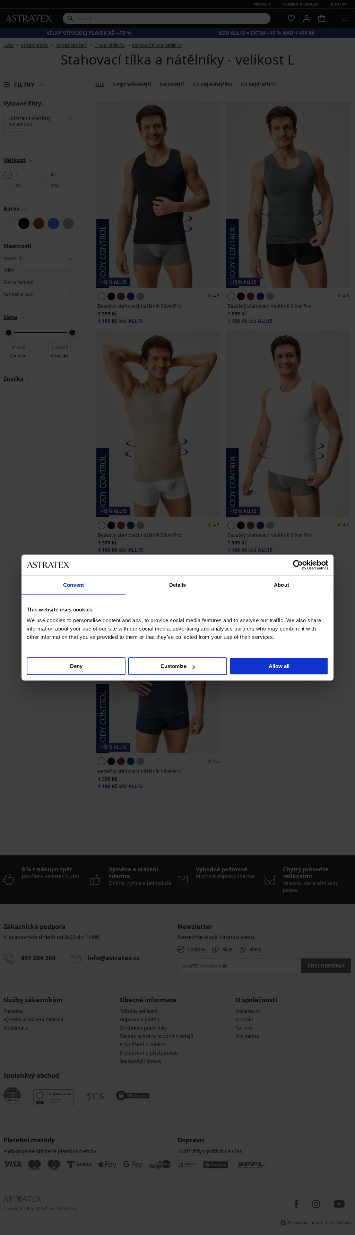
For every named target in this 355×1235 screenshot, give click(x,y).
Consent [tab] (73, 585)
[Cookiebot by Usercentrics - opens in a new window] (298, 565)
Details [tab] (177, 585)
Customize (174, 666)
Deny (76, 666)
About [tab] (281, 585)
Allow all (279, 666)
